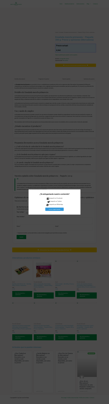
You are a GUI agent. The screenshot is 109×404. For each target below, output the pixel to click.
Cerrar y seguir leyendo (54, 209)
